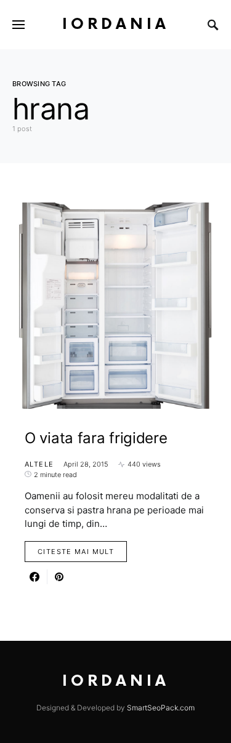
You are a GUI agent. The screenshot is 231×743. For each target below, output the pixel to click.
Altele (39, 464)
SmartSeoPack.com (161, 707)
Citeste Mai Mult (76, 551)
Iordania (115, 24)
